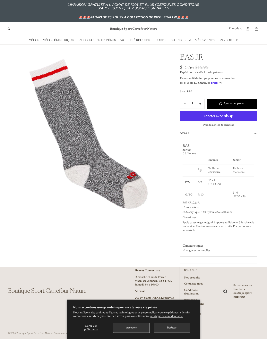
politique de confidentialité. (166, 316)
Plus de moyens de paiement (218, 125)
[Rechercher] (9, 29)
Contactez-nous (193, 284)
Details (184, 133)
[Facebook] (225, 291)
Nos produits (192, 277)
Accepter (131, 328)
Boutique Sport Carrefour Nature (34, 333)
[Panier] (256, 29)
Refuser (172, 328)
